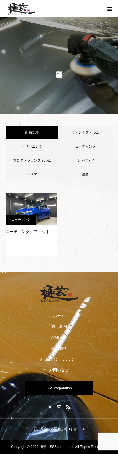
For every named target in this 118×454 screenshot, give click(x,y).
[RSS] (68, 407)
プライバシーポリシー (59, 359)
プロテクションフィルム (32, 160)
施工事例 (59, 326)
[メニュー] (109, 8)
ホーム (59, 315)
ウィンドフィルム (85, 132)
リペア (32, 174)
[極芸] (59, 293)
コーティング (85, 146)
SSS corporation (59, 388)
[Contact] (59, 407)
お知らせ (59, 337)
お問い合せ (59, 370)
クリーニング (32, 146)
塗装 (85, 174)
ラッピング (85, 160)
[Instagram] (50, 407)
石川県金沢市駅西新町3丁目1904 (59, 429)
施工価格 (59, 348)
